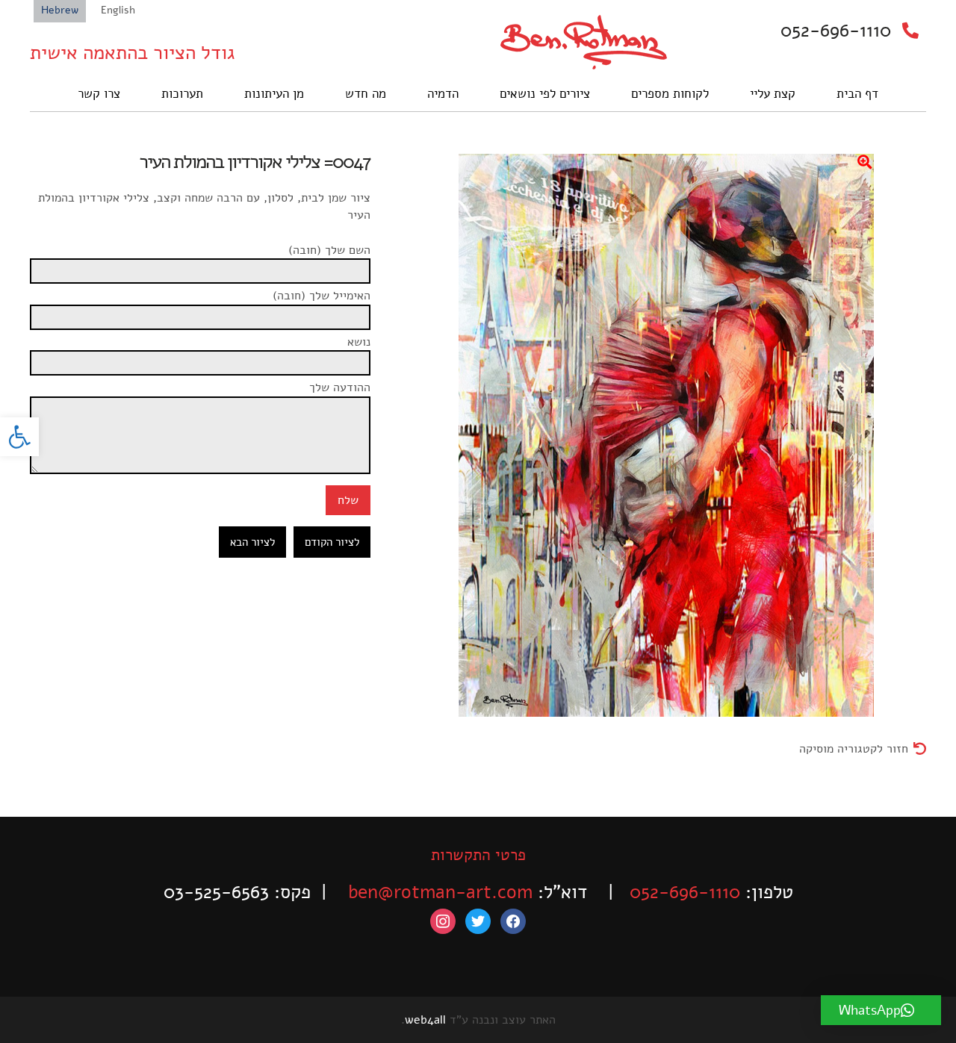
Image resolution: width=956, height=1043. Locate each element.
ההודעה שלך (339, 387)
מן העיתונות (274, 93)
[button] (19, 436)
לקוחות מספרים (670, 93)
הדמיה (443, 93)
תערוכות (182, 93)
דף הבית (857, 93)
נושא (358, 342)
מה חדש (365, 93)
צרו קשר (99, 93)
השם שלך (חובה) (329, 250)
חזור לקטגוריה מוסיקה (853, 749)
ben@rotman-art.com (440, 892)
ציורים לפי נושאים (545, 93)
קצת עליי (772, 93)
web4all (425, 1020)
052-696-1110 (835, 30)
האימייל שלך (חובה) (321, 295)
